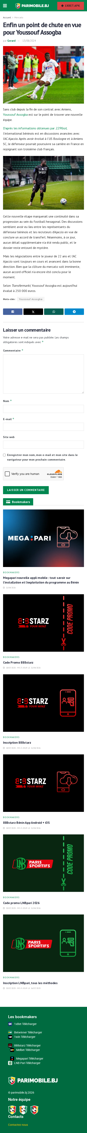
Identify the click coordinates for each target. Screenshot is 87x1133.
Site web (9, 437)
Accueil (7, 17)
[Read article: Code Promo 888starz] (43, 623)
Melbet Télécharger (28, 1050)
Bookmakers (11, 572)
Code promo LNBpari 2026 (21, 903)
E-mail (8, 419)
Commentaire (13, 350)
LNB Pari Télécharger (27, 1063)
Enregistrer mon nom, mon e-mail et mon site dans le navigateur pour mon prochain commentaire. (42, 457)
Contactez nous (18, 1124)
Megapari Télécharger (29, 1058)
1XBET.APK (72, 5)
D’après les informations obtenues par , (35, 128)
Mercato (18, 17)
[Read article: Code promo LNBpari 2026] (43, 863)
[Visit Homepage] (32, 6)
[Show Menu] (5, 5)
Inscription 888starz (17, 742)
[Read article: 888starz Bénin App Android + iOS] (43, 783)
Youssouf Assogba (15, 114)
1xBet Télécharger (25, 1024)
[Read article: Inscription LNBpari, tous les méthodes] (43, 943)
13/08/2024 (29, 40)
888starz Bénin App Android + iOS (26, 823)
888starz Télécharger (27, 1045)
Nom (7, 401)
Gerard (11, 40)
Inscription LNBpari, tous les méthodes (30, 983)
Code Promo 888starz (18, 662)
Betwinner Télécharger (28, 1032)
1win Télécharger (24, 1036)
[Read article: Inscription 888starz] (43, 703)
